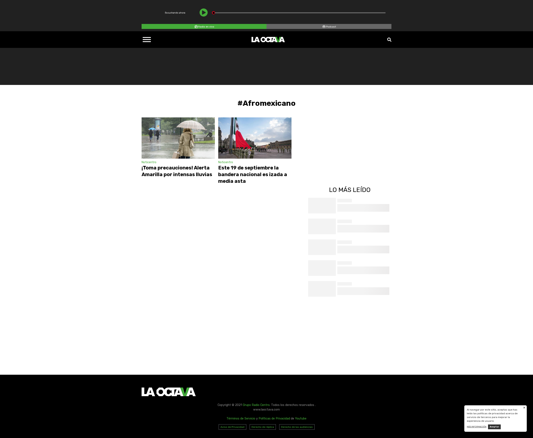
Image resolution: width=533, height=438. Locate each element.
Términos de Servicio (241, 418)
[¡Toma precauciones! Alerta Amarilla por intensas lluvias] (178, 138)
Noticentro (149, 162)
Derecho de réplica (263, 427)
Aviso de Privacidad (232, 427)
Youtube (300, 418)
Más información (476, 427)
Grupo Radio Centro (256, 405)
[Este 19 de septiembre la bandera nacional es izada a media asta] (254, 138)
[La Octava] (268, 39)
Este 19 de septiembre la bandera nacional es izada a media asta (252, 174)
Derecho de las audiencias (297, 427)
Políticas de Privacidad (274, 418)
